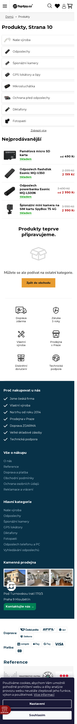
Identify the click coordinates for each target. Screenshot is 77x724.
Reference (11, 466)
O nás (8, 461)
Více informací (44, 694)
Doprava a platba (16, 472)
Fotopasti (10, 538)
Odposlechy (12, 516)
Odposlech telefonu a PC (22, 544)
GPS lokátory (13, 527)
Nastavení (37, 703)
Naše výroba (12, 510)
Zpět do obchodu (38, 283)
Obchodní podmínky (19, 478)
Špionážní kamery (16, 521)
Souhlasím (37, 715)
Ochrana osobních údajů (21, 484)
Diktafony (11, 533)
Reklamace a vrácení (18, 489)
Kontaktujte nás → (20, 606)
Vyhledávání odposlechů (21, 550)
